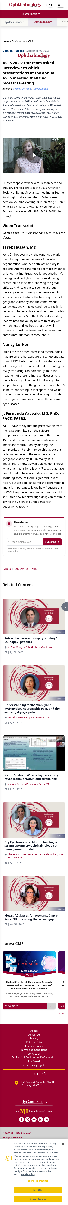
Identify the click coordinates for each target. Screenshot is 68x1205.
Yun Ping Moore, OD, (19, 717)
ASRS (34, 568)
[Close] (62, 1143)
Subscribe (50, 541)
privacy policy (12, 551)
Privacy (34, 1038)
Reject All (38, 1190)
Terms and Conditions (34, 1050)
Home (6, 41)
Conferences (18, 41)
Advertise (34, 1034)
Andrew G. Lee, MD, (18, 784)
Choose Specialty (31, 13)
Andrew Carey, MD (40, 784)
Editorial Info (34, 1042)
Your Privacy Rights (34, 1065)
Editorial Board (34, 1046)
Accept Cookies (38, 1199)
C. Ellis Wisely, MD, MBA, (21, 647)
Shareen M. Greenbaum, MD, (23, 854)
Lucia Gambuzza (44, 647)
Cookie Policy (28, 1174)
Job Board (34, 1061)
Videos (7, 568)
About (34, 1031)
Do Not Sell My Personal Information (34, 1057)
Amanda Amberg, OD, (51, 854)
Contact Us (34, 1053)
